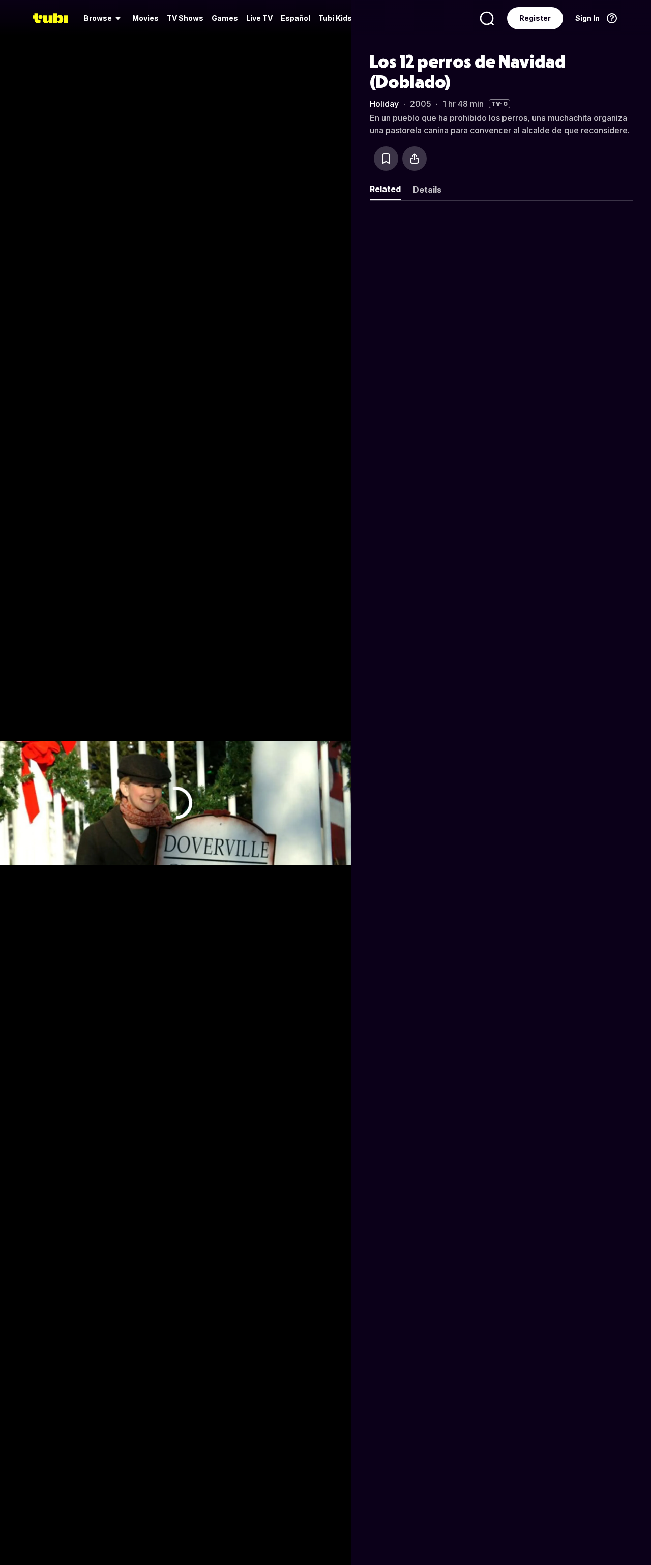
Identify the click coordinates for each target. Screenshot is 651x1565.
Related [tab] (385, 189)
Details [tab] (427, 189)
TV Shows (185, 18)
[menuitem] (104, 18)
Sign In (587, 18)
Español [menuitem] (295, 18)
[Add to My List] (386, 158)
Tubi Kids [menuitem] (335, 18)
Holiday (384, 104)
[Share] (414, 158)
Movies (145, 18)
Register (535, 18)
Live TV (259, 18)
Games (225, 18)
